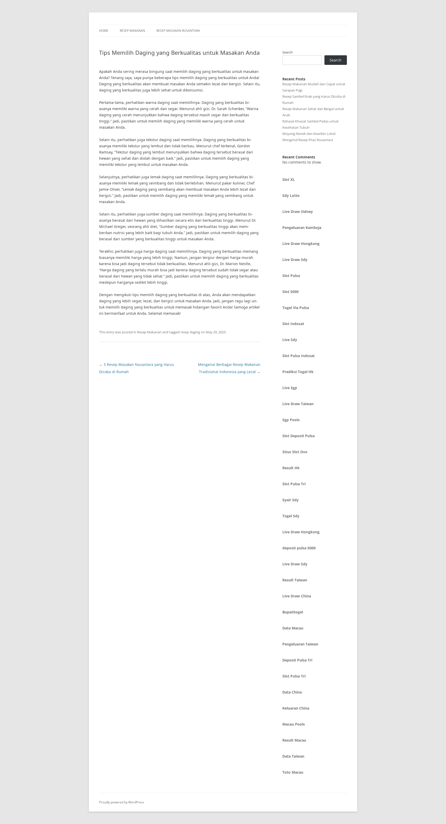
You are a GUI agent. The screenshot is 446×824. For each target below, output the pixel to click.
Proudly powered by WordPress (121, 802)
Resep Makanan (132, 30)
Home (103, 30)
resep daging (190, 332)
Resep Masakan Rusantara (178, 30)
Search (287, 52)
